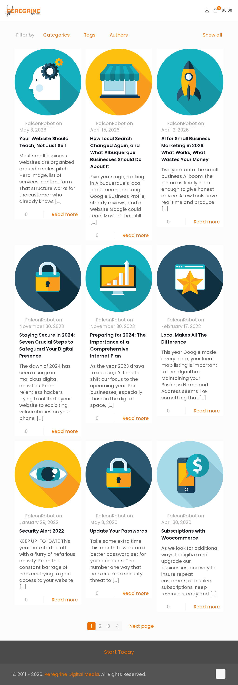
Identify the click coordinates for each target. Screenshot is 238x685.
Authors (119, 35)
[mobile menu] (191, 10)
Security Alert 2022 (41, 531)
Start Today (119, 652)
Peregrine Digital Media (71, 674)
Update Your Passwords (118, 531)
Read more (65, 214)
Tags (90, 35)
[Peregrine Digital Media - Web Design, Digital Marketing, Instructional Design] (23, 10)
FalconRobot (40, 123)
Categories (56, 35)
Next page (141, 626)
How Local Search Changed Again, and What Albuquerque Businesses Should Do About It (116, 152)
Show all (212, 35)
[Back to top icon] (220, 674)
